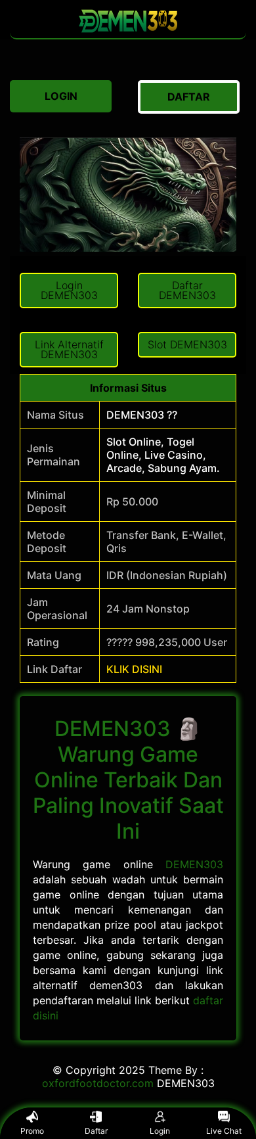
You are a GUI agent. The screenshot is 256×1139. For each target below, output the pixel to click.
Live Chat (224, 1131)
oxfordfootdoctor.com (98, 1083)
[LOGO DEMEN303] (128, 31)
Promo (32, 1131)
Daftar (96, 1131)
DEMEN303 (194, 864)
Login (160, 1131)
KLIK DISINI (134, 669)
